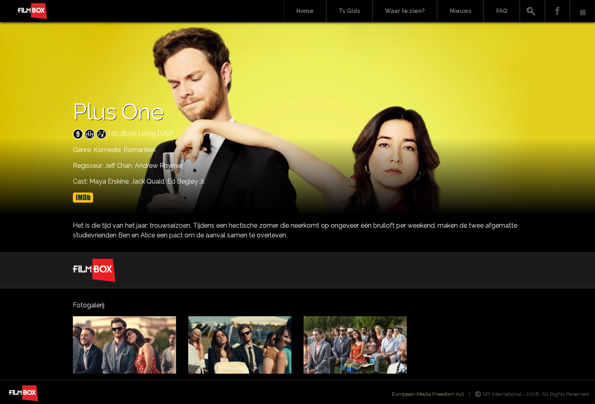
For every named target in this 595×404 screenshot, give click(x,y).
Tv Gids (349, 11)
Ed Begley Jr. (186, 181)
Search (532, 11)
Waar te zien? (405, 11)
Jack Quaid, (149, 181)
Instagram (582, 11)
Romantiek (139, 150)
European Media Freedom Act (428, 394)
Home (305, 11)
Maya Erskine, (110, 181)
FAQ (501, 11)
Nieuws (460, 11)
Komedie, (108, 150)
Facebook (557, 11)
